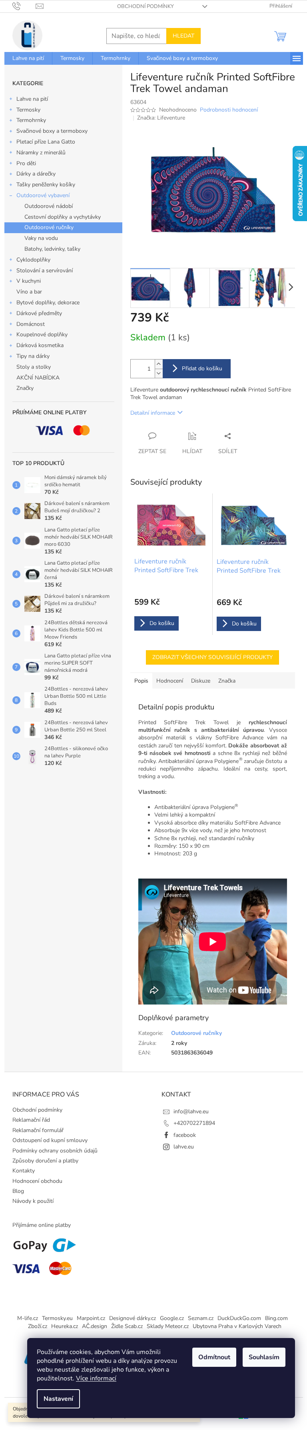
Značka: (161, 118)
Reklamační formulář (38, 1130)
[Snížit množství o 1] (159, 373)
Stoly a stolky (33, 367)
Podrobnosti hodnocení (229, 110)
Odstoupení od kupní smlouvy (50, 1140)
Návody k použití (33, 1201)
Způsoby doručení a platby (45, 1160)
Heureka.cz (64, 1326)
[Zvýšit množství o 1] (159, 364)
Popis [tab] (141, 681)
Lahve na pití (32, 99)
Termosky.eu (57, 1318)
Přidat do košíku (202, 368)
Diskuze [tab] (200, 681)
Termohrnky (31, 120)
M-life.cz (27, 1318)
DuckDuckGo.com (239, 1318)
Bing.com (276, 1318)
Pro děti (26, 163)
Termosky (28, 110)
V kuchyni (28, 281)
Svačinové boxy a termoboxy (52, 131)
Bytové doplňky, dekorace (48, 302)
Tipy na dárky (33, 356)
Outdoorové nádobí (48, 206)
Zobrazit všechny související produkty (212, 657)
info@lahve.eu (191, 1111)
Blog (18, 1191)
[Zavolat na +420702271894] (24, 6)
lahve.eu (183, 1146)
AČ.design (94, 1326)
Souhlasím (264, 1357)
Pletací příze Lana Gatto (45, 142)
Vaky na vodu (41, 238)
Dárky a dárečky (36, 174)
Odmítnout (214, 1357)
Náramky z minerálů (41, 152)
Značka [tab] (226, 681)
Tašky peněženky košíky (45, 184)
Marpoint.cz (91, 1318)
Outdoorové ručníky (49, 227)
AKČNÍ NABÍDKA (38, 377)
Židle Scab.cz (127, 1326)
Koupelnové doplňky (42, 334)
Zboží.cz (37, 1326)
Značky (25, 388)
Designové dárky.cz (132, 1318)
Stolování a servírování (44, 270)
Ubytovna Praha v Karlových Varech (237, 1326)
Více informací (96, 1378)
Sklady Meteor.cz (168, 1326)
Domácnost (30, 324)
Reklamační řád (31, 1120)
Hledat (183, 36)
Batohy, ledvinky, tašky (52, 249)
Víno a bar (29, 292)
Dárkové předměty (39, 313)
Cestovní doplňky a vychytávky (62, 217)
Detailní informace (152, 413)
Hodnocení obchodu (37, 1181)
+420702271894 (194, 1123)
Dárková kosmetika (40, 345)
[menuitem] (28, 58)
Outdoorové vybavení (43, 195)
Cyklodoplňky (33, 260)
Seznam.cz (200, 1318)
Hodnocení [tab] (169, 681)
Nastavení (58, 1398)
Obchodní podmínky (145, 6)
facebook (184, 1135)
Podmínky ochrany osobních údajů (55, 1150)
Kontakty (23, 1170)
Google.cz (172, 1318)
